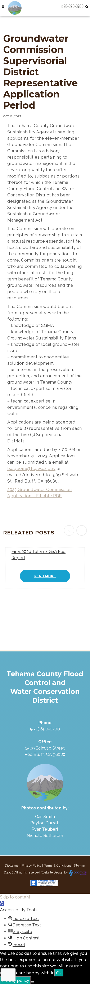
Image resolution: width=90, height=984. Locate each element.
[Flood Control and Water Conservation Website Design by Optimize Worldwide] (78, 872)
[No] (32, 982)
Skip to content (15, 897)
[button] (2, 903)
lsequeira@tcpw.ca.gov (31, 468)
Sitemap (79, 865)
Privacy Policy (31, 865)
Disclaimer (12, 865)
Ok (59, 972)
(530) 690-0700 (45, 728)
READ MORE (45, 576)
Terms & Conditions (58, 865)
